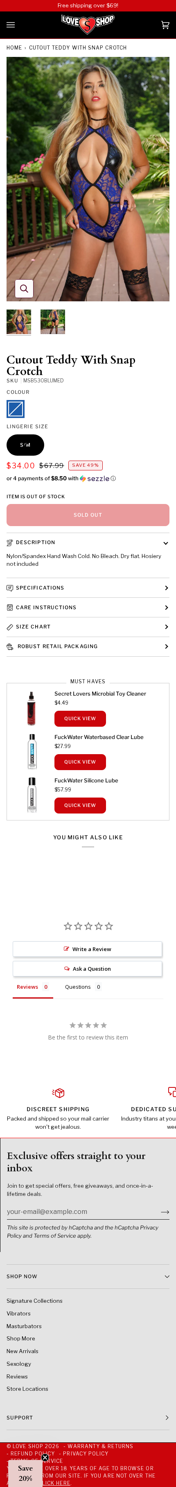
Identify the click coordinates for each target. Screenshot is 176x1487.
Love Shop (28, 1446)
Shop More (21, 1338)
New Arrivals (22, 1351)
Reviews (17, 1376)
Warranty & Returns (100, 1446)
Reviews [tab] (27, 986)
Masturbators (24, 1326)
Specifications (40, 588)
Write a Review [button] (91, 949)
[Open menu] (19, 24)
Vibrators (19, 1313)
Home (14, 48)
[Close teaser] (45, 1457)
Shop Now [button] (22, 1276)
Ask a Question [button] (92, 968)
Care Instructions (46, 607)
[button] (88, 478)
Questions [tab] (78, 986)
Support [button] (20, 1418)
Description (35, 542)
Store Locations (27, 1388)
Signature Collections (35, 1300)
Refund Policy (33, 1454)
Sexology (19, 1363)
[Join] (158, 1211)
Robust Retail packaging (57, 646)
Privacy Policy (85, 1454)
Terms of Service (55, 1235)
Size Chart (33, 627)
